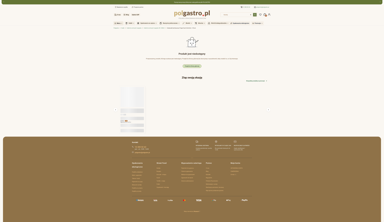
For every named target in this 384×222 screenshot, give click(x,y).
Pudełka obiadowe (137, 172)
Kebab (158, 168)
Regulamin (209, 177)
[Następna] (380, 2)
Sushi (158, 177)
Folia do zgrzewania (187, 171)
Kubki (122, 28)
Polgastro (116, 28)
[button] (255, 14)
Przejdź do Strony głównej (192, 66)
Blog (127, 15)
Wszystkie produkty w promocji (255, 81)
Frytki (158, 184)
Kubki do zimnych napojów (134, 28)
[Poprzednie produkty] (116, 110)
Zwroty (233, 174)
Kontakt (208, 174)
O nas (119, 15)
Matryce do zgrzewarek (188, 174)
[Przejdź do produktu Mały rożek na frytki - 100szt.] (132, 98)
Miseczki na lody (137, 185)
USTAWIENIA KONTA (237, 168)
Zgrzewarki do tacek (187, 177)
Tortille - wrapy (161, 181)
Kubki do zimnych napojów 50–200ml (154, 28)
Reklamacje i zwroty (211, 184)
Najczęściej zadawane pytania (214, 190)
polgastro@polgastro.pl (262, 7)
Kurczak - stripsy (161, 174)
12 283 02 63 (246, 7)
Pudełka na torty (136, 191)
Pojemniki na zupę (137, 181)
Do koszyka (132, 130)
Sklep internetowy (191, 211)
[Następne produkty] (268, 110)
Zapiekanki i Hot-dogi (163, 187)
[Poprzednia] (4, 2)
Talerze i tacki (136, 178)
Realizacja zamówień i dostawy (215, 187)
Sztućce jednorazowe (187, 181)
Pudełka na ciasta (137, 188)
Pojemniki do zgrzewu (187, 168)
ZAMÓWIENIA (235, 171)
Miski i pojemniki (137, 175)
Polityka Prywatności (212, 181)
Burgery (159, 171)
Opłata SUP (135, 15)
